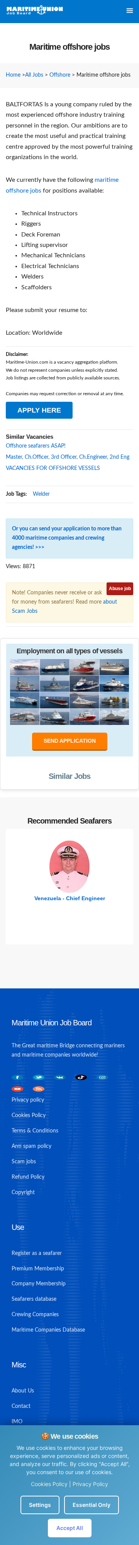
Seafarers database (34, 1299)
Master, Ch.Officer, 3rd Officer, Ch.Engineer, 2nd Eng (67, 457)
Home (13, 75)
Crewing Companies (35, 1314)
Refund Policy (28, 1177)
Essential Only (91, 1504)
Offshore (59, 75)
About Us (23, 1391)
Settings (40, 1504)
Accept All (69, 1528)
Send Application (70, 741)
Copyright (23, 1192)
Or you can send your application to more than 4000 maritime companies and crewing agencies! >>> (67, 538)
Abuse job (120, 588)
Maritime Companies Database (48, 1330)
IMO (17, 1421)
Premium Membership (38, 1269)
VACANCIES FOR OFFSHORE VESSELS (53, 468)
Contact (21, 1406)
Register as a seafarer (37, 1253)
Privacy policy (28, 1100)
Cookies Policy (49, 1484)
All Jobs (34, 75)
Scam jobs (24, 1161)
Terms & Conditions (35, 1131)
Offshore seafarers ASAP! (36, 446)
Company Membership (39, 1284)
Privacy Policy (90, 1484)
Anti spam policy (31, 1146)
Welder (41, 494)
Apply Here (39, 410)
